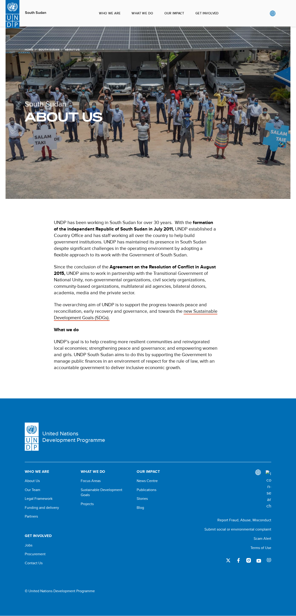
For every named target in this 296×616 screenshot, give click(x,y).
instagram (248, 560)
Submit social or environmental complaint (237, 529)
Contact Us (34, 563)
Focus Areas (91, 480)
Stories (142, 498)
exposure (269, 560)
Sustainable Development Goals (101, 492)
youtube (258, 560)
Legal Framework (38, 498)
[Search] (268, 489)
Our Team (32, 489)
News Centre (147, 480)
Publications (146, 489)
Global (272, 13)
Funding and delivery (42, 507)
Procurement (35, 554)
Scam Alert (262, 538)
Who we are (109, 13)
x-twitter (228, 560)
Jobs (28, 545)
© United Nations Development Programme (60, 591)
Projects (87, 504)
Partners (31, 516)
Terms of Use (260, 547)
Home (29, 49)
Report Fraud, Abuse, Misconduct (244, 520)
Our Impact (174, 13)
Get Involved (207, 13)
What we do (142, 13)
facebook (238, 560)
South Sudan (35, 12)
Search (282, 13)
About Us (32, 480)
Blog (140, 507)
